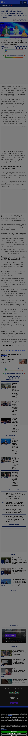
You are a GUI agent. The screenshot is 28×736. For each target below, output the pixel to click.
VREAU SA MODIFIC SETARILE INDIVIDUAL (14, 733)
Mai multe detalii (10, 715)
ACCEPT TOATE (14, 731)
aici (9, 719)
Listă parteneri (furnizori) (4, 729)
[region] (14, 722)
